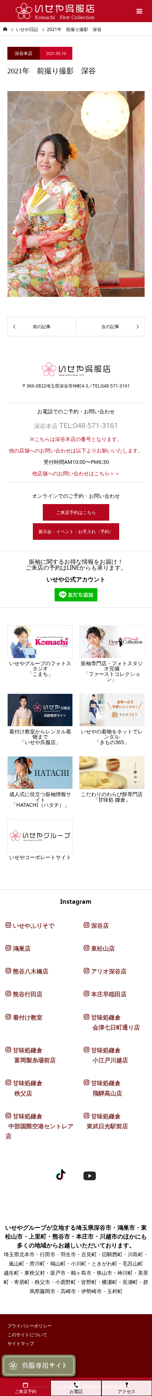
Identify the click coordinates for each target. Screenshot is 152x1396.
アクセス (126, 1391)
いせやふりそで (33, 925)
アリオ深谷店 (109, 971)
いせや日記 (27, 29)
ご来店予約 (25, 1391)
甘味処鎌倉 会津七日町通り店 (112, 1022)
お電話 (76, 1391)
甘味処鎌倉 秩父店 (24, 1088)
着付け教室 (27, 1017)
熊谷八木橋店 (30, 971)
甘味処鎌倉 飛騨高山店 (103, 1088)
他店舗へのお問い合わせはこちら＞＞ (76, 473)
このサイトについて (27, 1334)
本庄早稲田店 (109, 994)
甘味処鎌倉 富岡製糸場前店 (31, 1055)
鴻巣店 (22, 948)
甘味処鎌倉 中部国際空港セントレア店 (39, 1126)
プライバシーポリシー (29, 1326)
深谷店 (100, 925)
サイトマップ (20, 1343)
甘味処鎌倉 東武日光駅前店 (106, 1121)
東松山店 (103, 948)
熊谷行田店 (27, 994)
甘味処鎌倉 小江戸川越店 (106, 1055)
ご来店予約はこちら (76, 512)
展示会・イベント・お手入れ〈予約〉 (76, 531)
